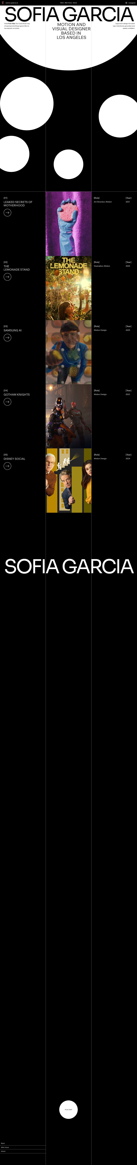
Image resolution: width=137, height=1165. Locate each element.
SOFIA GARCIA (68, 567)
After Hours (5, 1147)
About (3, 1151)
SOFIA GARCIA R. (12, 3)
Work (3, 1143)
